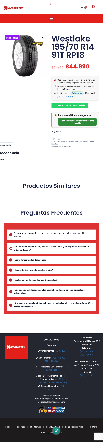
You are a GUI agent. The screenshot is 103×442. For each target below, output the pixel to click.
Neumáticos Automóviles (78, 141)
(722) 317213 (86, 375)
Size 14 (91, 141)
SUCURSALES (35, 427)
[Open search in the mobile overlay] (51, 4)
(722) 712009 (86, 351)
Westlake (55, 144)
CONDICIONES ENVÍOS (74, 427)
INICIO (8, 427)
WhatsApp (77, 93)
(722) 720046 (51, 361)
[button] (51, 19)
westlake (67, 146)
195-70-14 (64, 141)
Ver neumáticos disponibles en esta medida (77, 122)
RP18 (61, 146)
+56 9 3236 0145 (65, 96)
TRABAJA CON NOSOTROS (51, 433)
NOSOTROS (20, 427)
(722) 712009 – (59, 358)
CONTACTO (92, 427)
